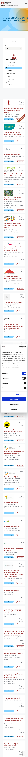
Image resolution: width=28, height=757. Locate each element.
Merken (21, 119)
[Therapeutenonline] (10, 4)
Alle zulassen (14, 399)
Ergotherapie (11, 62)
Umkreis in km (9, 52)
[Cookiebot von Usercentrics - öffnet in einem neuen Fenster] (19, 347)
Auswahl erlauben (14, 404)
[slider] (14, 55)
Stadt (7, 45)
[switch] (24, 378)
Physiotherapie (12, 68)
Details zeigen (19, 394)
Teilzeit (10, 82)
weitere (10, 70)
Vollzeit (10, 84)
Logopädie (11, 65)
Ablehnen (14, 409)
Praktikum (11, 79)
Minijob (10, 76)
